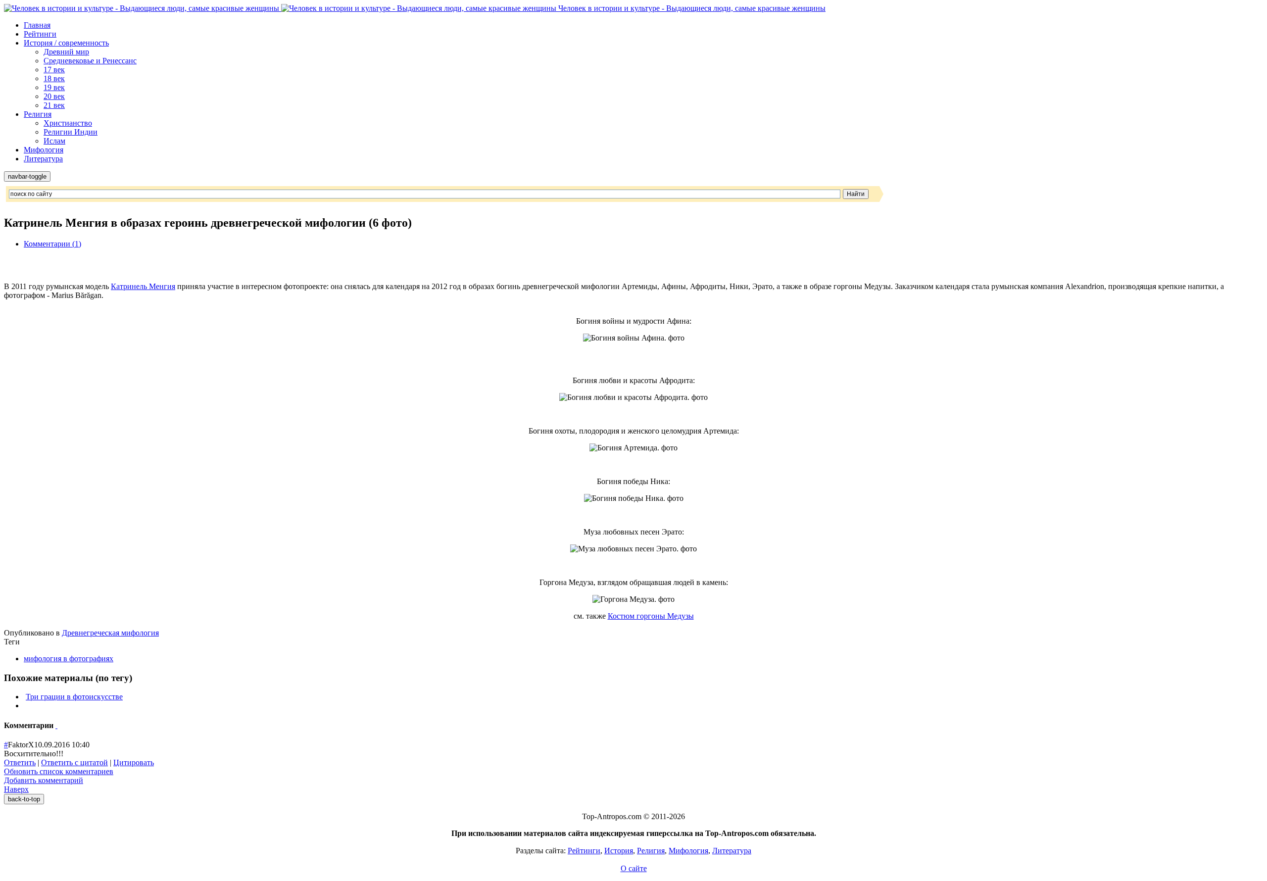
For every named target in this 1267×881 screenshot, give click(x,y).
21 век (54, 105)
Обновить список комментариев (58, 771)
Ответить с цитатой (74, 762)
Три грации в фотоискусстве (74, 696)
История (618, 850)
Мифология (43, 150)
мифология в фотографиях (68, 658)
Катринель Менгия (143, 286)
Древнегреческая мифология (110, 633)
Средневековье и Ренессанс (90, 60)
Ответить (20, 762)
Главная (37, 25)
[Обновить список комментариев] (56, 725)
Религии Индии (70, 132)
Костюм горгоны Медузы (651, 616)
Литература (43, 158)
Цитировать (133, 762)
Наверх (16, 789)
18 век (54, 78)
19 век (54, 87)
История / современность (66, 43)
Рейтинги (40, 34)
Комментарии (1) (52, 244)
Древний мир (66, 52)
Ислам (54, 141)
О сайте (634, 868)
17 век (54, 69)
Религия (37, 114)
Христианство (68, 123)
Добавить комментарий (43, 780)
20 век (54, 96)
